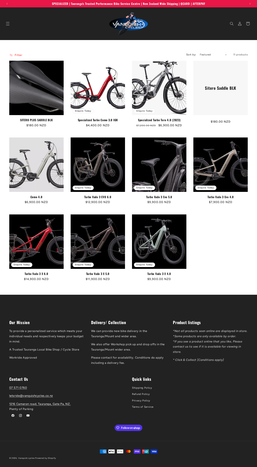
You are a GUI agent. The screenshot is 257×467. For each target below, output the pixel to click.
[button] (8, 24)
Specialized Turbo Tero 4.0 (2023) (159, 120)
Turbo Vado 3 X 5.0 (98, 273)
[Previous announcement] (7, 3)
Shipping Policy (142, 387)
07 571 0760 (18, 387)
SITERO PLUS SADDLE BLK (36, 120)
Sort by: (191, 54)
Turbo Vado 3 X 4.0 (159, 273)
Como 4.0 (36, 197)
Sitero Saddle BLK (220, 88)
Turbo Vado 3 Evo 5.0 (159, 197)
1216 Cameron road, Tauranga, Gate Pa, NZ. (40, 404)
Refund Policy (141, 394)
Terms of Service (143, 406)
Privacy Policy (141, 400)
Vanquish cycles (26, 458)
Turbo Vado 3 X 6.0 (36, 273)
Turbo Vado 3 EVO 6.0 (97, 197)
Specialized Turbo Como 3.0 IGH (98, 120)
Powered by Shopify (45, 458)
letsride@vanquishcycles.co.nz (31, 395)
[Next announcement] (250, 3)
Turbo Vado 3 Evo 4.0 (221, 197)
